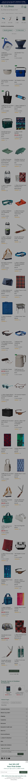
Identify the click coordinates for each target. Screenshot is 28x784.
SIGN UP (23, 772)
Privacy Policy (14, 779)
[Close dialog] (26, 762)
